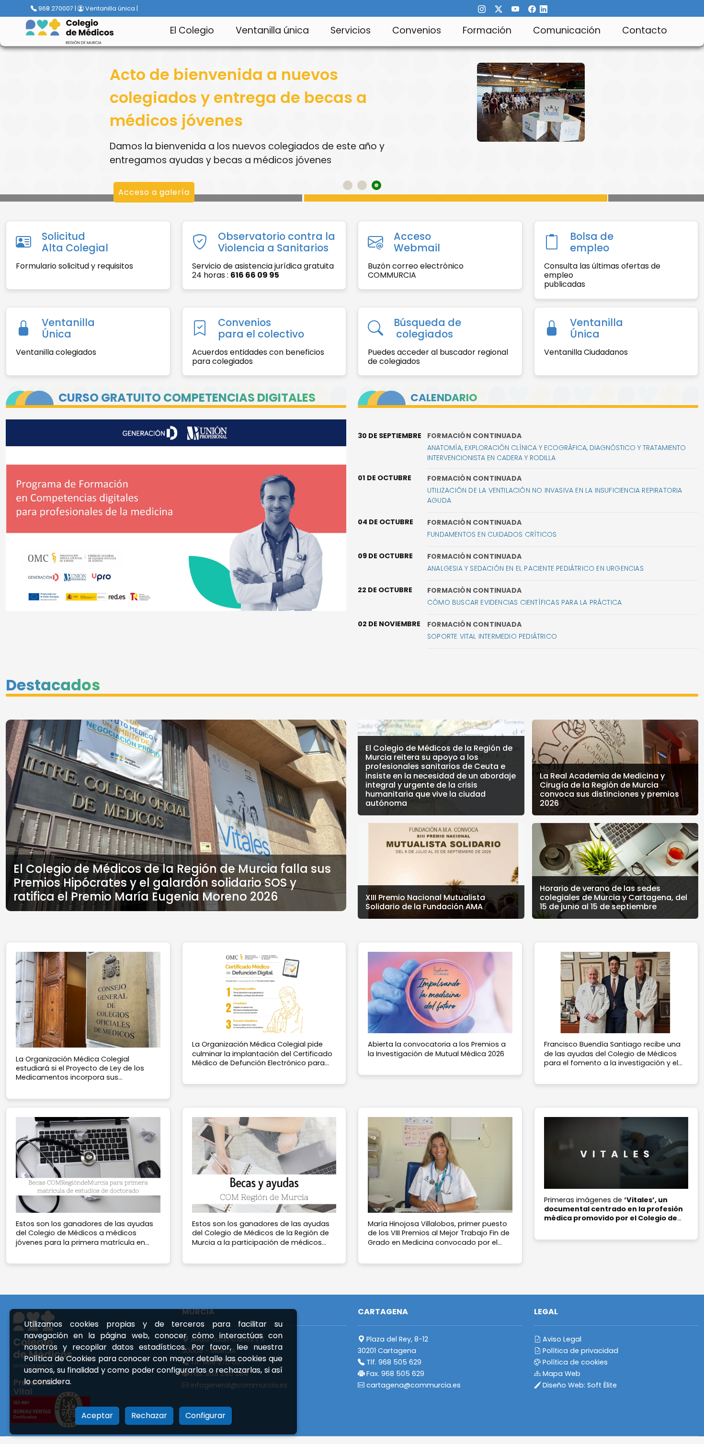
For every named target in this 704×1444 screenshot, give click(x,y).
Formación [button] (487, 30)
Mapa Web (560, 1373)
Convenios (416, 30)
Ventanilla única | (111, 8)
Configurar (205, 1415)
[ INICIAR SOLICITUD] (161, 146)
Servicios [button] (350, 30)
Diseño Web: (579, 1385)
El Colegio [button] (192, 30)
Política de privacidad (579, 1350)
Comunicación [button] (567, 30)
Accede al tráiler (153, 206)
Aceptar (97, 1415)
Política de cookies (574, 1362)
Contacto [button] (644, 30)
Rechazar (149, 1415)
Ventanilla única (272, 30)
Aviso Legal (561, 1339)
